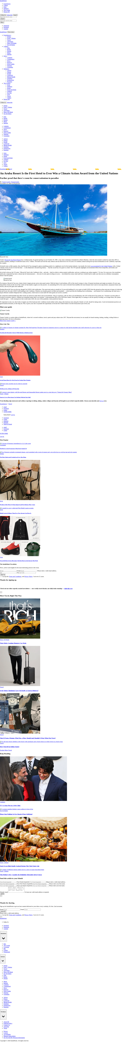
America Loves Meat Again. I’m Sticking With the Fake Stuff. (15, 397)
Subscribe (9, 15)
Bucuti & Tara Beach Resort (13, 260)
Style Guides (10, 64)
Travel (9, 40)
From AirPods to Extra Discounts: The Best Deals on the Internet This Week (19, 560)
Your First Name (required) (24, 884)
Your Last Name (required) (24, 885)
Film (8, 48)
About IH (6, 1022)
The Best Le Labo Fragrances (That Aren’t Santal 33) (13, 448)
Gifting (9, 98)
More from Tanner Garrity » (8, 320)
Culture (6, 5)
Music (9, 53)
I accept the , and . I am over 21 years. (23, 576)
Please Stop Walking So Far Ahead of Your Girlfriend (16, 814)
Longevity (10, 75)
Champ (6, 950)
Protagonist (7, 952)
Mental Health (11, 77)
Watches (9, 65)
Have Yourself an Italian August (9, 746)
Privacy (6, 1031)
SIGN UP (3, 911)
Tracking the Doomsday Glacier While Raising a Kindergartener (16, 332)
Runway (9, 62)
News (8, 61)
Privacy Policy (28, 576)
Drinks (9, 37)
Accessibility (7, 1034)
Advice (9, 70)
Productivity (10, 80)
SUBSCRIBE (8, 412)
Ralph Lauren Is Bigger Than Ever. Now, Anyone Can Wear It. (15, 513)
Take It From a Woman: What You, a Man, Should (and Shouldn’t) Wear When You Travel (27, 738)
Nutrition (9, 78)
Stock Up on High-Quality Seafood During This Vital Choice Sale (19, 866)
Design (9, 51)
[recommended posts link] (20, 638)
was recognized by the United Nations (101, 266)
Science (2, 329)
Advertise (6, 1026)
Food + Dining (11, 38)
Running (9, 81)
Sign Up (3, 574)
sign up (102, 401)
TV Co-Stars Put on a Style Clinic (10, 805)
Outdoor (9, 91)
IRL (5, 948)
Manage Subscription (10, 1036)
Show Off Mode (11, 43)
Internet (9, 54)
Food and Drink (11, 89)
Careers (6, 1033)
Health (9, 73)
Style (5, 7)
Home (9, 88)
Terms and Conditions (15, 576)
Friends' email (4, 892)
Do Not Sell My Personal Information (14, 1037)
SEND (2, 894)
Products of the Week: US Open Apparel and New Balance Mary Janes (17, 504)
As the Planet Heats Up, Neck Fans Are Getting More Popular (15, 380)
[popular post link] (15, 443)
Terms (5, 1028)
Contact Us (7, 1025)
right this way (68, 588)
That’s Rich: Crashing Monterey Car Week (13, 643)
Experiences (7, 4)
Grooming (10, 67)
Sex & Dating (11, 45)
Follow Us (3, 15)
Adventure (10, 41)
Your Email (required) (23, 882)
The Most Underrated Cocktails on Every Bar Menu (13, 457)
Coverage (6, 947)
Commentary (10, 59)
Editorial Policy (8, 1023)
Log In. (13, 415)
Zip (18, 572)
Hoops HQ (7, 12)
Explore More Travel (6, 750)
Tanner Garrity (6, 182)
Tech (8, 94)
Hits (5, 944)
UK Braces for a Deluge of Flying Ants (9, 388)
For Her (9, 93)
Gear (1, 376)
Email (18, 571)
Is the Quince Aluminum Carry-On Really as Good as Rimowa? (19, 690)
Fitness (9, 72)
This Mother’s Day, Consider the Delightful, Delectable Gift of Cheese (21, 874)
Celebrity (9, 57)
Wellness (6, 8)
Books (9, 49)
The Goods (7, 10)
